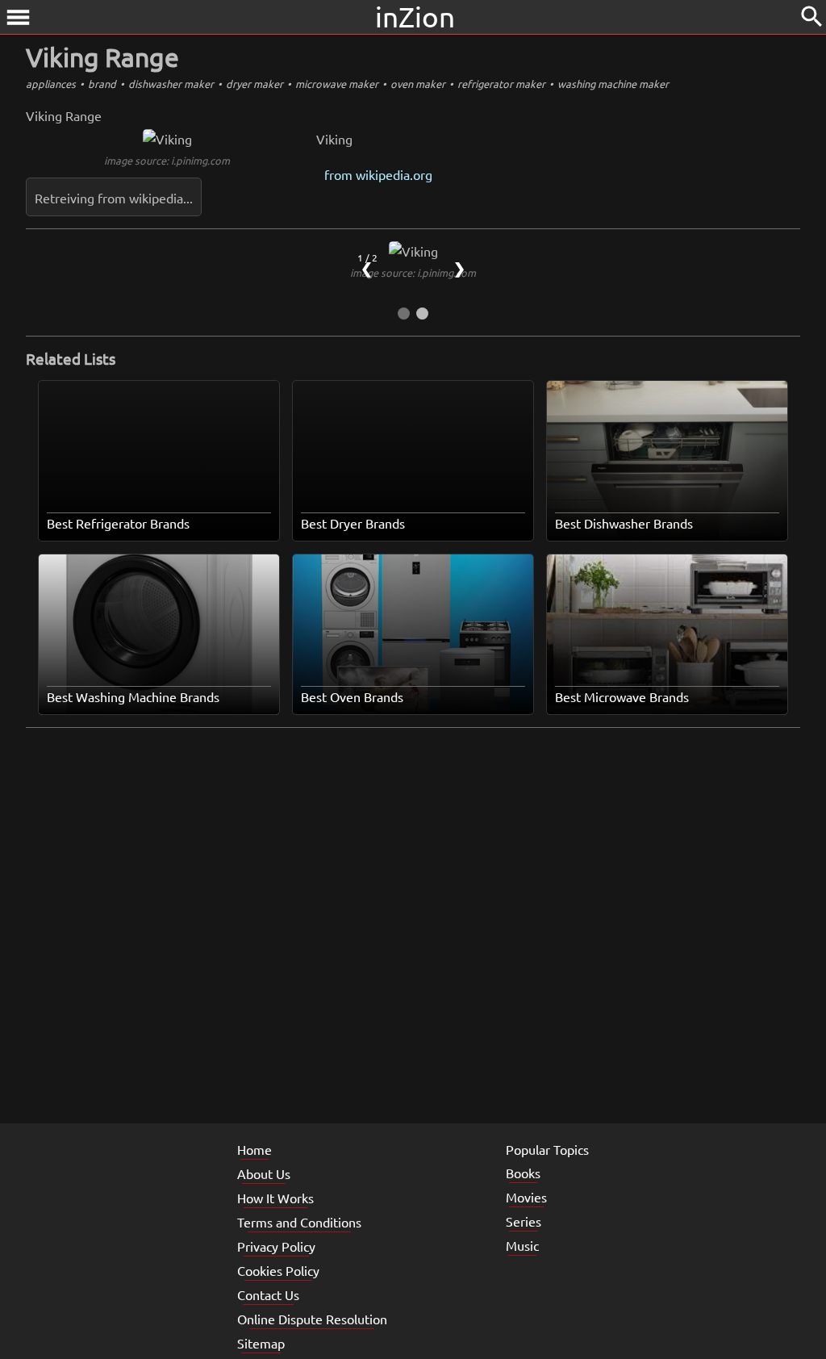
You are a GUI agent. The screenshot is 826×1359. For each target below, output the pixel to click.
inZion (415, 16)
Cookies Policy (278, 1270)
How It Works (275, 1198)
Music (522, 1245)
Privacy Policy (276, 1246)
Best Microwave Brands (622, 696)
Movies (526, 1197)
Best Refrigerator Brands (118, 523)
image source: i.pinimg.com (167, 160)
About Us (263, 1173)
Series (523, 1221)
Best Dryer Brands (353, 523)
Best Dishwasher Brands (624, 523)
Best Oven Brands (352, 696)
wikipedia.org (394, 174)
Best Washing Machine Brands (133, 696)
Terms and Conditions (299, 1222)
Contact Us (268, 1294)
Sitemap (261, 1343)
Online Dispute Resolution (312, 1319)
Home (254, 1149)
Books (523, 1173)
